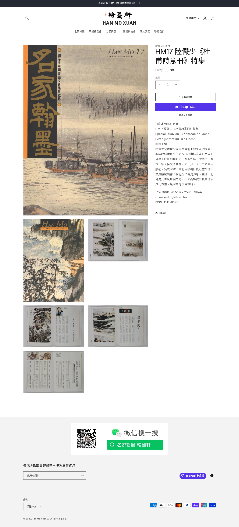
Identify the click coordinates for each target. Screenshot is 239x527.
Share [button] (163, 212)
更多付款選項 (185, 115)
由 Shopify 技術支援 (57, 519)
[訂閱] (82, 475)
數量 (157, 77)
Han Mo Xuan (40, 519)
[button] (27, 18)
